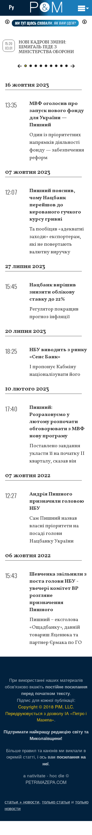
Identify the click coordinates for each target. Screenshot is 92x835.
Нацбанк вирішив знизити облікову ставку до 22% (52, 292)
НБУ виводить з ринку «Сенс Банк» (58, 353)
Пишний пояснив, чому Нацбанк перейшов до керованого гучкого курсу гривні (55, 205)
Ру (11, 7)
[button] (19, 66)
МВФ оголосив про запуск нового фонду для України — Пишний (56, 114)
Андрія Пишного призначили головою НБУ (56, 501)
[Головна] (46, 7)
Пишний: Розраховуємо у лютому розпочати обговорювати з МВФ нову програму (57, 422)
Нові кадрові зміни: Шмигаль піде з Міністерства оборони (46, 46)
